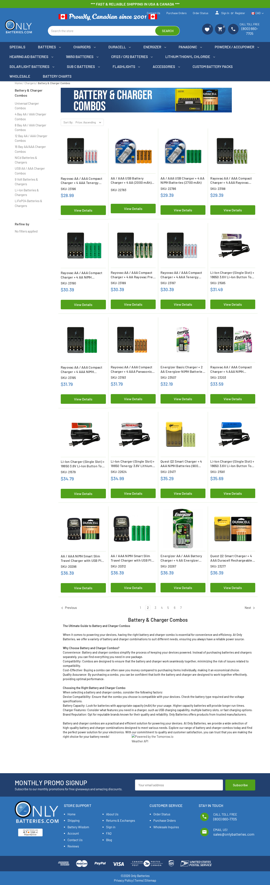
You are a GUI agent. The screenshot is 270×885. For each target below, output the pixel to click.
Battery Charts (57, 76)
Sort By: (68, 122)
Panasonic (188, 47)
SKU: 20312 (118, 566)
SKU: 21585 (217, 283)
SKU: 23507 (168, 377)
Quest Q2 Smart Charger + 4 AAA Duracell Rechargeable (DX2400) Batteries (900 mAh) (231, 558)
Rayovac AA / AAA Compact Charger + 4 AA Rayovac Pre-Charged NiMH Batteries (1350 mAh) (132, 274)
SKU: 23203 (218, 377)
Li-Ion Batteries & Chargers (27, 192)
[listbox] (89, 122)
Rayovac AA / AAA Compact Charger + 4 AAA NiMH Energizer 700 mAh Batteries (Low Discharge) (232, 369)
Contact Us (153, 13)
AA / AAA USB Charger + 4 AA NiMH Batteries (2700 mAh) (182, 180)
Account (73, 833)
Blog (109, 840)
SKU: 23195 (68, 378)
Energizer (152, 47)
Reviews (73, 846)
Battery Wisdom (78, 827)
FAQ (109, 833)
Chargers (82, 47)
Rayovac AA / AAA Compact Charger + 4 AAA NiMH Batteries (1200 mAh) (81, 369)
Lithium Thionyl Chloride (188, 56)
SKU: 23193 (118, 377)
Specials (17, 47)
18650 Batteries (80, 56)
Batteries (47, 47)
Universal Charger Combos (27, 105)
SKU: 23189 (118, 283)
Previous (70, 607)
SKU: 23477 (168, 472)
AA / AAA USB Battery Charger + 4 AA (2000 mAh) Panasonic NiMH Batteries (131, 180)
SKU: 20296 (69, 566)
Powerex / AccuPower (235, 47)
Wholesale (19, 76)
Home (72, 814)
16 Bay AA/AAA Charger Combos (30, 149)
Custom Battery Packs (213, 66)
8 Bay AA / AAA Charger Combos (30, 127)
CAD (258, 13)
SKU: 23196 (68, 189)
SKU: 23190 (68, 283)
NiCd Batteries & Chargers (26, 160)
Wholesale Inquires (166, 827)
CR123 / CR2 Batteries (129, 56)
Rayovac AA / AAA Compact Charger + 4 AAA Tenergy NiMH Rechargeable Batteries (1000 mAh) (181, 274)
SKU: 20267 (168, 566)
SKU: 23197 (168, 283)
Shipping (74, 820)
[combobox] (114, 31)
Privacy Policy (123, 880)
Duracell (117, 47)
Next (248, 607)
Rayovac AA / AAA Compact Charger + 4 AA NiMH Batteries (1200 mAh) (81, 275)
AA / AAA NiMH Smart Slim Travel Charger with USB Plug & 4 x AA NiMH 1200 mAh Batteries (133, 558)
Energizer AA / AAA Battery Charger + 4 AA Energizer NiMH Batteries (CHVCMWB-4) (182, 558)
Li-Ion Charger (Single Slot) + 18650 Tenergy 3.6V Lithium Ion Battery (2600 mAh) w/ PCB (133, 463)
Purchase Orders (176, 13)
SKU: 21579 (68, 472)
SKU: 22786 (168, 189)
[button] (207, 29)
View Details (83, 210)
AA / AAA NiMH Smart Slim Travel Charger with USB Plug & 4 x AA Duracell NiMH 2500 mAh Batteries (83, 558)
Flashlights (124, 66)
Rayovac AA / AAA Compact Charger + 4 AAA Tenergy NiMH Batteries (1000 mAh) (81, 180)
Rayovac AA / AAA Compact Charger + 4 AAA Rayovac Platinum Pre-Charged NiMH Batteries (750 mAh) (231, 180)
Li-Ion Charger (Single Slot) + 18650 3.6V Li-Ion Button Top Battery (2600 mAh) (232, 463)
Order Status (200, 13)
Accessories (164, 66)
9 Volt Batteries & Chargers (26, 181)
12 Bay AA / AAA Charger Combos (31, 138)
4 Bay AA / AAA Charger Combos (30, 116)
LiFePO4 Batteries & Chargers (28, 203)
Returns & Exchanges (120, 820)
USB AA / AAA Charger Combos (30, 170)
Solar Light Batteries (29, 66)
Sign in (222, 12)
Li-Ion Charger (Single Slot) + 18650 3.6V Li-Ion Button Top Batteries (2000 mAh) (232, 274)
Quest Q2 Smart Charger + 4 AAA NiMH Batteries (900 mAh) (181, 463)
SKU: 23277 (218, 566)
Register (240, 13)
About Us (112, 814)
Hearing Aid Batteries (29, 56)
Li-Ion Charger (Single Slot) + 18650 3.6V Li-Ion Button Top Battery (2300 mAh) (83, 463)
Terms (139, 880)
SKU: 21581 (217, 472)
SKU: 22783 (118, 190)
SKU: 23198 (217, 189)
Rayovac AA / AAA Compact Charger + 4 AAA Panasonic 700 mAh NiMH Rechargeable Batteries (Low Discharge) (132, 369)
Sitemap (150, 880)
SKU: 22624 (119, 472)
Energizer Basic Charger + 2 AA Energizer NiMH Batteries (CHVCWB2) (182, 369)
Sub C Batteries (81, 66)
